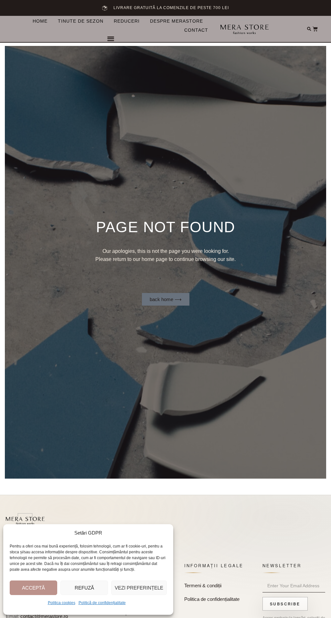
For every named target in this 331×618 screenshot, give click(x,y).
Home (40, 21)
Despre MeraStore (176, 21)
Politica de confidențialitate (212, 599)
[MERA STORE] (25, 520)
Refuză (84, 588)
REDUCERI (127, 21)
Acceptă (33, 588)
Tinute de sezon (80, 21)
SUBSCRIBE (285, 604)
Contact (196, 30)
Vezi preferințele (139, 588)
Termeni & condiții (202, 585)
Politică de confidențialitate (102, 603)
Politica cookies (61, 603)
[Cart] (315, 28)
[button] (110, 38)
